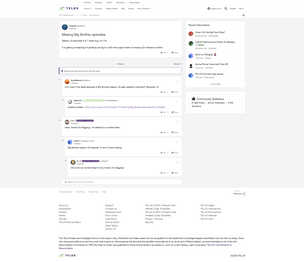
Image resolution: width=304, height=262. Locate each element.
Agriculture (120, 2)
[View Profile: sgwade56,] (191, 65)
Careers (63, 212)
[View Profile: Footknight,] (191, 43)
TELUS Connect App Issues (209, 74)
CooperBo (73, 26)
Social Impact (134, 2)
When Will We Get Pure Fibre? (210, 32)
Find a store (111, 215)
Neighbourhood (113, 212)
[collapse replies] (59, 80)
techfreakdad (213, 36)
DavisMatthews (76, 80)
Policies (62, 219)
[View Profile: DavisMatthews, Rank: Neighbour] (67, 81)
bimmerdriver (209, 77)
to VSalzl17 (104, 161)
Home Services (94, 15)
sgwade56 (209, 68)
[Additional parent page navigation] (77, 15)
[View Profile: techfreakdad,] (191, 33)
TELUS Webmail (208, 215)
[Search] (226, 8)
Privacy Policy (93, 192)
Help (104, 192)
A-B (72, 121)
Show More (216, 84)
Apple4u (208, 58)
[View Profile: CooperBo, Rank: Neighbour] (65, 27)
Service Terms (112, 222)
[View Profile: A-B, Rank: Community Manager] (67, 122)
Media (62, 215)
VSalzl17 (77, 141)
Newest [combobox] (178, 64)
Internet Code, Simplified (157, 208)
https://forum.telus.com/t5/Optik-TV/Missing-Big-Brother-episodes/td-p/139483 (125, 107)
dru (78, 161)
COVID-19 (110, 229)
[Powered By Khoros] (239, 193)
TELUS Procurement (210, 212)
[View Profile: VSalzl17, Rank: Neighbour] (70, 142)
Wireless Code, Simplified (158, 215)
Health (109, 2)
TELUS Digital (207, 205)
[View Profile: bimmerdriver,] (191, 75)
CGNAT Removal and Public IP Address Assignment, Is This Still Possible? (215, 42)
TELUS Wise (206, 219)
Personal (87, 2)
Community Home (65, 192)
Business (98, 2)
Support (109, 205)
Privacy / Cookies (154, 219)
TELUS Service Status (70, 222)
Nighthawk (78, 100)
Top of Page (80, 192)
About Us (63, 205)
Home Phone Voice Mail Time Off (211, 64)
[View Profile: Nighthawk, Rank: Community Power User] (70, 101)
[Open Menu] (243, 15)
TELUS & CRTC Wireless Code (160, 212)
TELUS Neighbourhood (66, 15)
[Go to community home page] (69, 8)
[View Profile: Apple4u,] (191, 56)
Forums (84, 15)
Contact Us (111, 208)
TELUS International (210, 208)
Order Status (111, 225)
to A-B (91, 141)
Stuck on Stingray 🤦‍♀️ (205, 54)
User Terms (111, 219)
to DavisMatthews (111, 100)
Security (149, 222)
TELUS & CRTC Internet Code (160, 205)
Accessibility (65, 208)
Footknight (212, 48)
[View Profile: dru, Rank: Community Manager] (73, 162)
